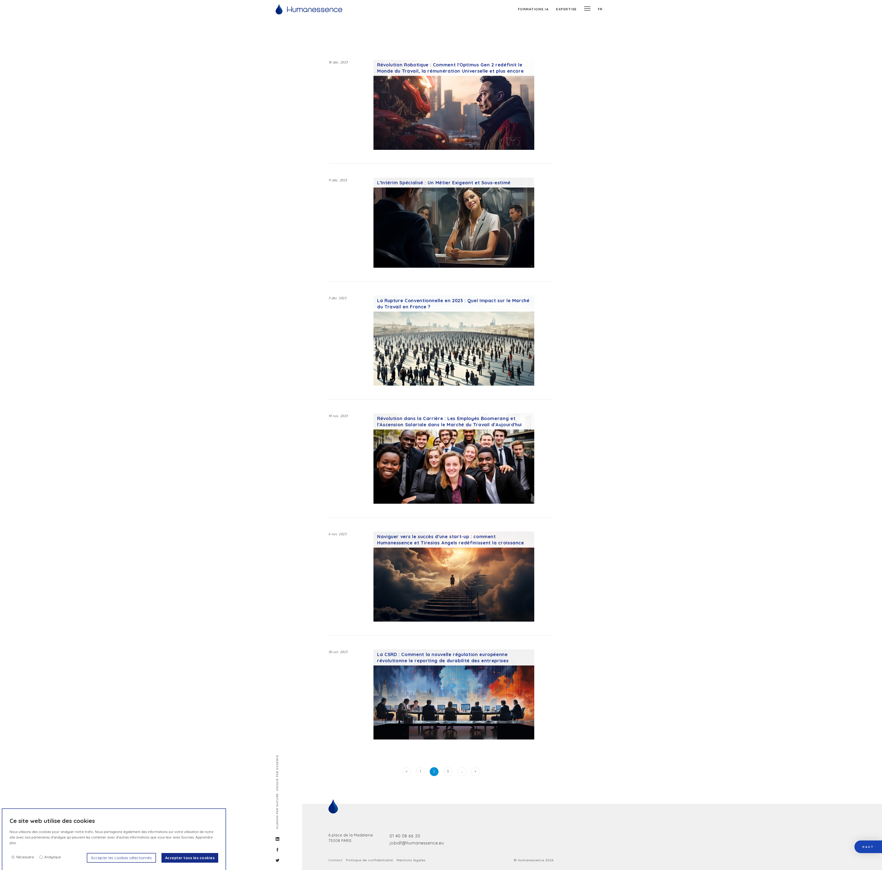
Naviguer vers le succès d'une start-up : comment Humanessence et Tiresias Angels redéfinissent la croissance (450, 540)
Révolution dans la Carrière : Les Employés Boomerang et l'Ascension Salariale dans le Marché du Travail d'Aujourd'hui (449, 421)
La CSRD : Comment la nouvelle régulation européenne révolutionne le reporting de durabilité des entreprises (443, 657)
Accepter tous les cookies (190, 858)
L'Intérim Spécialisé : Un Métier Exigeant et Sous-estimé (444, 182)
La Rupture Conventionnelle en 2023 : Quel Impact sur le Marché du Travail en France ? (453, 304)
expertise (566, 9)
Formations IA (533, 9)
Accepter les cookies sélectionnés (121, 858)
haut (868, 847)
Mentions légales (411, 860)
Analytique (52, 857)
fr (600, 9)
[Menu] (587, 9)
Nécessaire (25, 857)
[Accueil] (309, 9)
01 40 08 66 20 (405, 836)
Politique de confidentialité (369, 860)
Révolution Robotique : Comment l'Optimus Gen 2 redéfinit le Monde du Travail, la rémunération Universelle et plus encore (450, 68)
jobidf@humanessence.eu (417, 843)
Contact (335, 860)
